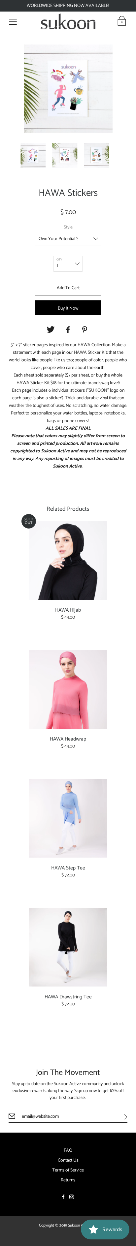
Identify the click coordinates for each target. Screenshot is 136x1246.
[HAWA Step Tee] (68, 818)
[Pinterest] (85, 330)
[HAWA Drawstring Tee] (68, 947)
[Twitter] (50, 330)
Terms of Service (68, 1170)
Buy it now (68, 308)
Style (68, 227)
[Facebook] (68, 330)
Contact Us (68, 1160)
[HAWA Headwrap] (68, 689)
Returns (68, 1180)
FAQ (68, 1150)
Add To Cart (68, 288)
